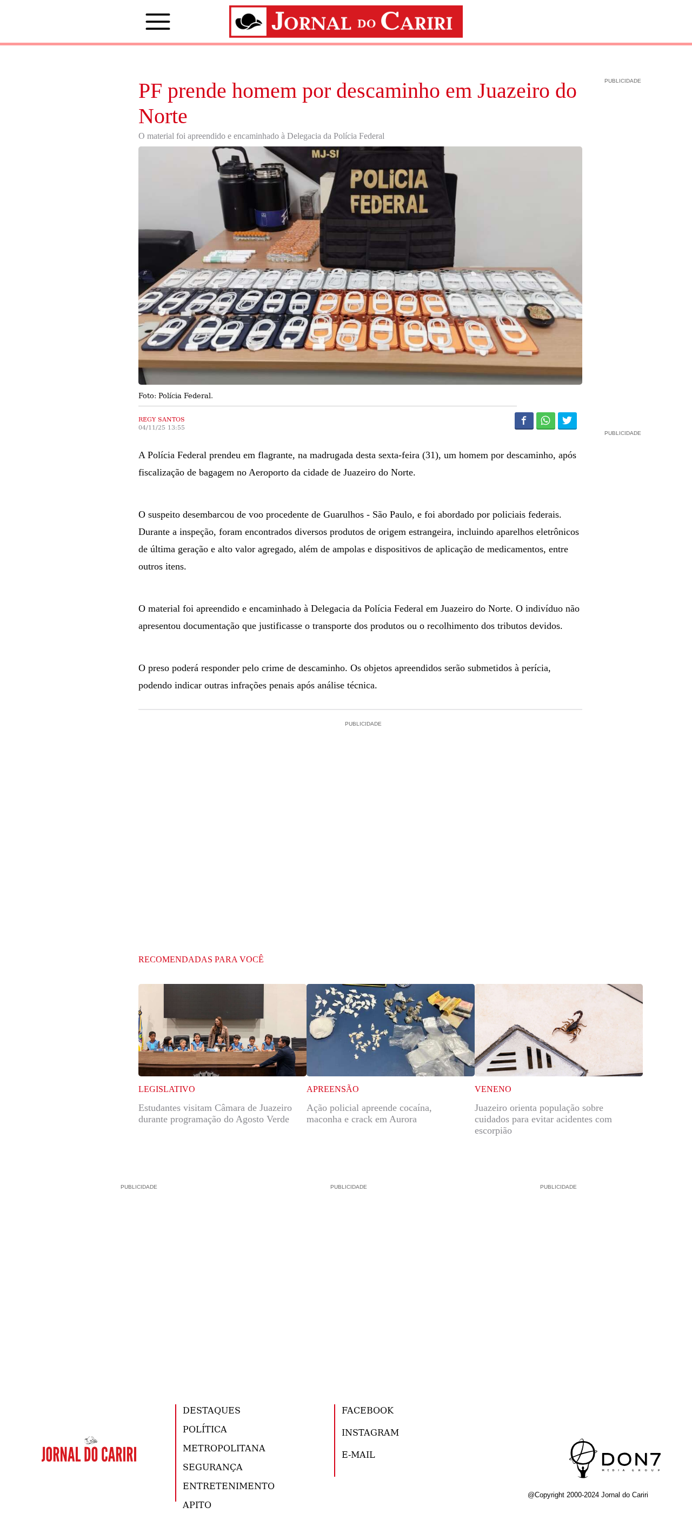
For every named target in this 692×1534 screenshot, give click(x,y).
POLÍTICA (205, 1429)
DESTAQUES (212, 1410)
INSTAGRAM (370, 1432)
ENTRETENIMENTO (229, 1485)
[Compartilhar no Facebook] (524, 420)
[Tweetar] (567, 420)
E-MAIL (358, 1454)
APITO (197, 1504)
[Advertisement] (360, 775)
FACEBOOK (368, 1410)
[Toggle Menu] (141, 21)
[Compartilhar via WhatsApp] (545, 420)
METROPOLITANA (224, 1447)
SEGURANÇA (213, 1466)
